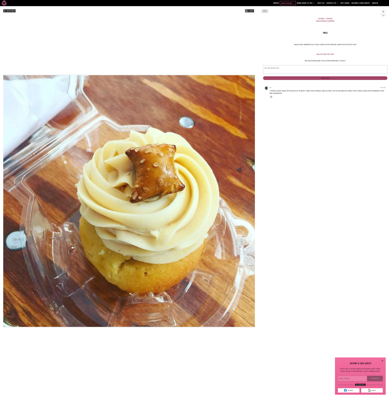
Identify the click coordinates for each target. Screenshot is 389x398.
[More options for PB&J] (383, 11)
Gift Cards (344, 3)
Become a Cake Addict (361, 3)
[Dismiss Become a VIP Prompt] (382, 360)
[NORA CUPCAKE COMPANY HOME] (11, 3)
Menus (276, 3)
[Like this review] (272, 96)
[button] (288, 3)
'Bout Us (320, 3)
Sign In (375, 3)
